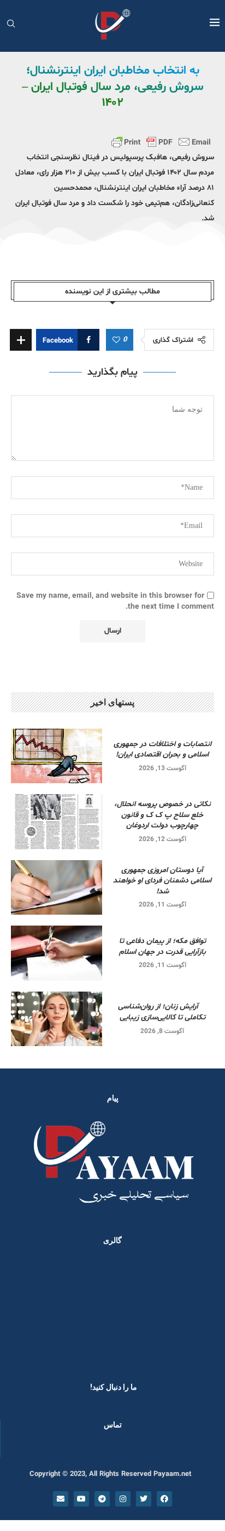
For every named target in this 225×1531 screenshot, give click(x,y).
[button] (23, 1310)
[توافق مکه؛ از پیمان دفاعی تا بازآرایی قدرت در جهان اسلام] (56, 953)
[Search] (10, 25)
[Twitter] (143, 1498)
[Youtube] (81, 1498)
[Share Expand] (21, 340)
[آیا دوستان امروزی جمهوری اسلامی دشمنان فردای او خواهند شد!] (56, 887)
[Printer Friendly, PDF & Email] (161, 142)
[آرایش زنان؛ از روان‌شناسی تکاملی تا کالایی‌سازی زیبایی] (56, 1019)
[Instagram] (123, 1498)
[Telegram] (102, 1498)
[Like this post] (116, 340)
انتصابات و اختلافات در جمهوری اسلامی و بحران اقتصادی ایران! (162, 749)
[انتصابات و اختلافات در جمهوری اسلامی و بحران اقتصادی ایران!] (56, 756)
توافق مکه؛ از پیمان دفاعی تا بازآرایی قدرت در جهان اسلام (162, 946)
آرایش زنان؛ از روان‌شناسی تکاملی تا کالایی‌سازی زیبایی (162, 1012)
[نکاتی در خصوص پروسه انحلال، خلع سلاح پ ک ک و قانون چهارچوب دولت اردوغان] (56, 821)
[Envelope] (60, 1498)
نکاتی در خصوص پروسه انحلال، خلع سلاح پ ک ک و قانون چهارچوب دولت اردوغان (162, 815)
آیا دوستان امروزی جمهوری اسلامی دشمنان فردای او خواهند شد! (162, 881)
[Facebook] (164, 1498)
